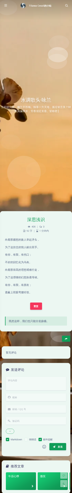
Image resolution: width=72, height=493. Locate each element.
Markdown (16, 439)
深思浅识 (36, 219)
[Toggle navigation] (66, 5)
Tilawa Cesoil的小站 (40, 5)
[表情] (44, 446)
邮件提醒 (48, 439)
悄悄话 (32, 439)
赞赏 (36, 306)
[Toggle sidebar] (5, 5)
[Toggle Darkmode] (63, 483)
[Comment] (63, 475)
